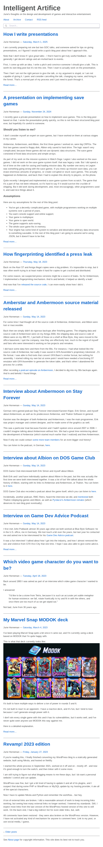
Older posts (11, 832)
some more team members (46, 440)
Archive (17, 19)
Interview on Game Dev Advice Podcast (45, 515)
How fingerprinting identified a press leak (47, 254)
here (47, 445)
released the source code (34, 284)
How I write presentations (30, 34)
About (6, 19)
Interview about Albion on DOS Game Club (49, 457)
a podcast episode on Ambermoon (36, 370)
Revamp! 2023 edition (26, 744)
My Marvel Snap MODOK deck (35, 619)
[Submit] (6, 26)
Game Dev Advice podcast (60, 535)
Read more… (10, 85)
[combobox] (51, 26)
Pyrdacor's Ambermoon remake (68, 500)
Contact (29, 19)
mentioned (83, 497)
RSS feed (41, 19)
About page (13, 839)
